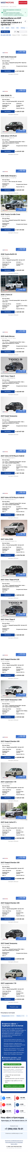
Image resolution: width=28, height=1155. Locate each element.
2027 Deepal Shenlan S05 (10, 659)
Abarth (7, 27)
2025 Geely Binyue (7, 336)
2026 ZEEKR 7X (6, 95)
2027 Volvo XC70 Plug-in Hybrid (12, 456)
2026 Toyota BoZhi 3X (9, 254)
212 (2, 27)
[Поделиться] (25, 21)
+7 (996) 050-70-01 (14, 1128)
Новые (16, 35)
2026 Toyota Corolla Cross (10, 214)
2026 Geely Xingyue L (9, 176)
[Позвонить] (24, 1153)
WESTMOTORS (4, 6)
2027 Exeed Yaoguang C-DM (11, 700)
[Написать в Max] (20, 1136)
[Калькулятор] (10, 1153)
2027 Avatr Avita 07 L (9, 822)
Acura (12, 27)
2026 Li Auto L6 (6, 294)
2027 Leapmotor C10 (8, 782)
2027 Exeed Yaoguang (9, 416)
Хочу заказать (8, 71)
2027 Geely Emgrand (8, 57)
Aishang (23, 27)
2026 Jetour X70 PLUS (9, 136)
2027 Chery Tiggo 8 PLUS (10, 580)
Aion (18, 27)
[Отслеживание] (17, 1153)
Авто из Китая (13, 6)
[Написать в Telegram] (7, 1136)
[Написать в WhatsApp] (16, 1136)
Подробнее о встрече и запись (14, 1086)
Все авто (6, 35)
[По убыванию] (15, 32)
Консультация (23, 2)
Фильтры (6, 31)
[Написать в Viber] (12, 1136)
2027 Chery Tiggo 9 (8, 376)
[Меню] (3, 1153)
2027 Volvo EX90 (7, 539)
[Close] (25, 12)
